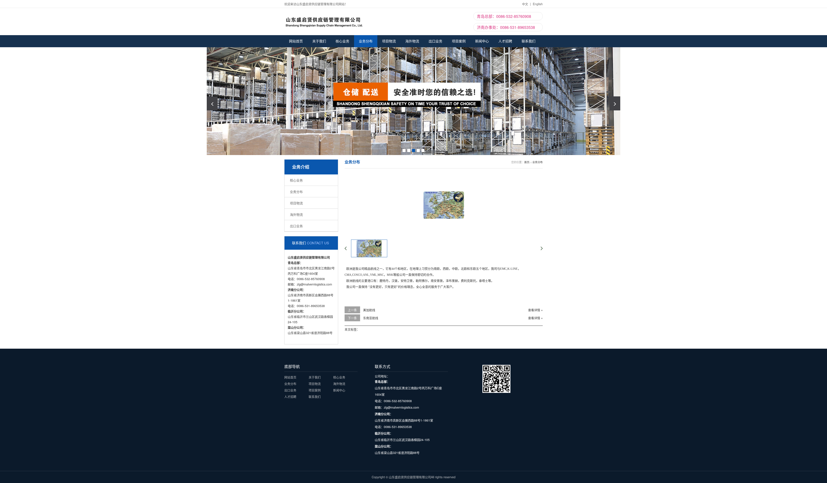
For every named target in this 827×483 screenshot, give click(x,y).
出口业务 (435, 41)
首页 (526, 162)
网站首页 (296, 41)
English (538, 4)
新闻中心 (482, 41)
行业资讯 (482, 65)
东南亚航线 (370, 318)
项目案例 (459, 41)
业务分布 (366, 41)
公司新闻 (482, 57)
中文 (525, 4)
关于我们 (319, 41)
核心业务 (342, 41)
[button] (614, 103)
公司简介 (319, 57)
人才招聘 (505, 41)
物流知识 (482, 72)
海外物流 (412, 41)
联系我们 (319, 65)
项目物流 (389, 41)
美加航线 (369, 310)
